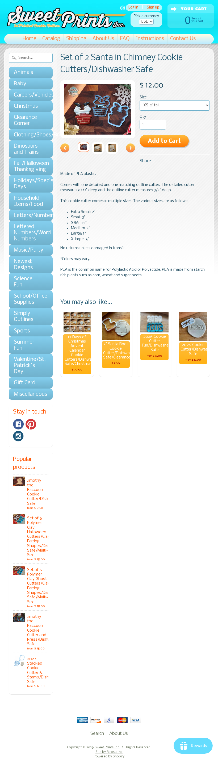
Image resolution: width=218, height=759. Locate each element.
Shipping (76, 38)
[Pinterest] (31, 424)
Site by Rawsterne (109, 752)
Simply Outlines (23, 316)
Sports (22, 331)
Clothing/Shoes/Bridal (28, 135)
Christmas (26, 106)
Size (143, 97)
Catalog (51, 38)
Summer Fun (24, 345)
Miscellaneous (28, 394)
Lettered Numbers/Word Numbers (28, 233)
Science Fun (23, 282)
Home (29, 38)
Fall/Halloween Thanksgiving (28, 166)
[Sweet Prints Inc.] (65, 26)
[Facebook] (18, 424)
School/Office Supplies (28, 299)
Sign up (153, 8)
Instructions (150, 38)
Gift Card (24, 383)
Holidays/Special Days (28, 184)
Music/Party (28, 250)
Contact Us (183, 38)
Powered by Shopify (109, 756)
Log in (133, 8)
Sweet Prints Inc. (107, 747)
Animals (23, 72)
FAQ (125, 38)
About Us (103, 38)
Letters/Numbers (28, 215)
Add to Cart (164, 141)
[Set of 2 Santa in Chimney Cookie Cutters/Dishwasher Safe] (83, 147)
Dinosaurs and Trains (26, 149)
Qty (143, 117)
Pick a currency (146, 16)
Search (97, 733)
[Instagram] (18, 436)
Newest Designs (23, 264)
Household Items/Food (28, 201)
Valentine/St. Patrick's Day (28, 365)
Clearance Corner (25, 120)
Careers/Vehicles (28, 95)
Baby (20, 84)
